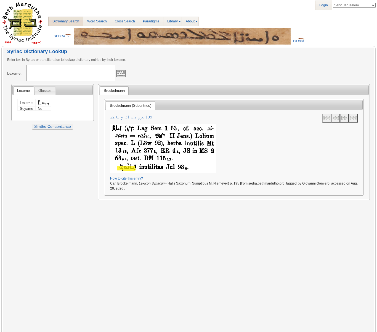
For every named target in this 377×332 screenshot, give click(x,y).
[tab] (23, 90)
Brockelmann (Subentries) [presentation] (130, 105)
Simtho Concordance (52, 126)
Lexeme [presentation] (23, 91)
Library (172, 21)
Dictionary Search (65, 21)
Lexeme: (14, 73)
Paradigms (151, 21)
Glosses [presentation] (45, 91)
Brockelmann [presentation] (114, 91)
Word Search (97, 21)
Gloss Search (125, 21)
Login (323, 5)
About (190, 21)
